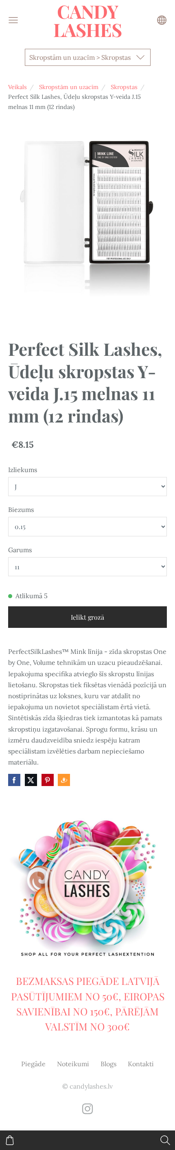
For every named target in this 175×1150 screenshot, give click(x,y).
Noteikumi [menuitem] (73, 1064)
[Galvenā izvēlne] (13, 20)
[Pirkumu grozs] (10, 1140)
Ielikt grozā (87, 617)
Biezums (21, 509)
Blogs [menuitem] (108, 1064)
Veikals (17, 87)
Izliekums (22, 470)
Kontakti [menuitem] (141, 1064)
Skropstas (124, 87)
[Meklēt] (165, 1140)
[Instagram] (87, 1109)
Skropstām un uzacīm (68, 87)
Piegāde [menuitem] (33, 1064)
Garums (20, 550)
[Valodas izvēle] (162, 20)
